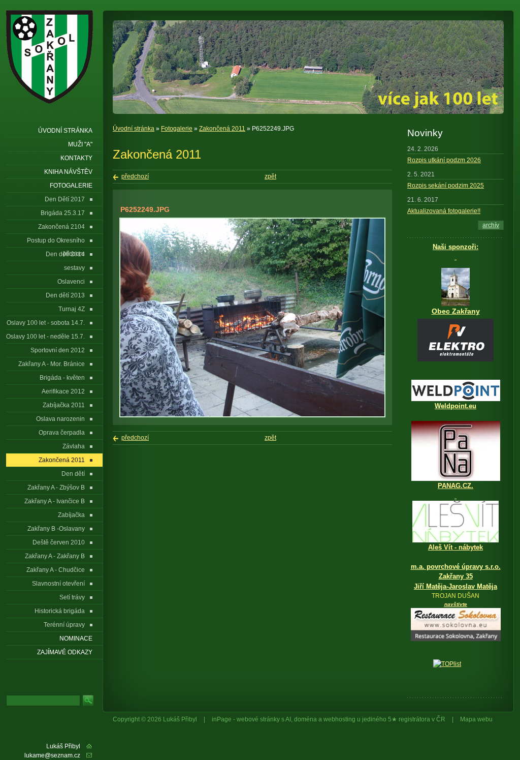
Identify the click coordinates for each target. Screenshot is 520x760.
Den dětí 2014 (65, 254)
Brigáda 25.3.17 (63, 213)
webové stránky (258, 719)
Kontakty (76, 158)
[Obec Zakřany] (455, 287)
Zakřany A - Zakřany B (55, 556)
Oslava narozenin (60, 418)
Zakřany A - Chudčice (55, 569)
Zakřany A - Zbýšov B (56, 487)
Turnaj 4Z (71, 309)
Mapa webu (476, 719)
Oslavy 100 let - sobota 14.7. (46, 322)
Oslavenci (71, 281)
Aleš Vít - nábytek (455, 547)
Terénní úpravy (64, 624)
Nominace (75, 638)
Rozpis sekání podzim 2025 (445, 185)
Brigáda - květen (62, 377)
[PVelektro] (455, 340)
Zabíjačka (71, 515)
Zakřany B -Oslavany (56, 528)
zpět (270, 176)
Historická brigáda (60, 611)
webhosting (339, 719)
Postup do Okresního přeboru (56, 242)
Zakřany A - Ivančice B (54, 501)
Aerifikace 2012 (63, 391)
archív (490, 225)
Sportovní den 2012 (57, 350)
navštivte (455, 604)
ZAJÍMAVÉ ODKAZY (64, 652)
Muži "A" (80, 144)
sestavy (74, 267)
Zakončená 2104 (61, 226)
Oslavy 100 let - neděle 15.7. (45, 336)
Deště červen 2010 (58, 542)
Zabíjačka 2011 (64, 405)
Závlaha (73, 446)
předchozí (135, 176)
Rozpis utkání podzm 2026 (444, 160)
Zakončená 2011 (222, 128)
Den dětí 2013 (65, 295)
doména (305, 719)
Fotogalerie (176, 128)
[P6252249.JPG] (252, 415)
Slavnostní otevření (58, 583)
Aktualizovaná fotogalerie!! (443, 211)
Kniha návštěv (68, 171)
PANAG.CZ (454, 486)
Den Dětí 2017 (65, 199)
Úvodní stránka (133, 128)
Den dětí (73, 473)
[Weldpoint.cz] (455, 399)
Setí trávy (72, 597)
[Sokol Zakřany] (53, 57)
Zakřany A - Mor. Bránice (51, 364)
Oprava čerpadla (62, 432)
